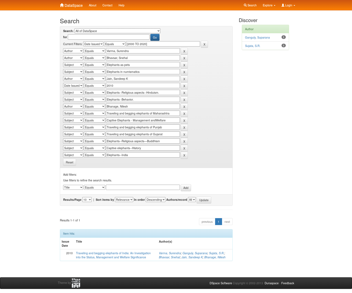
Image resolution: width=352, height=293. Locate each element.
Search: (68, 31)
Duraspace (272, 283)
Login (288, 5)
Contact (107, 5)
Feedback (287, 283)
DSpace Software (221, 283)
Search (252, 5)
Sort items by (105, 200)
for (65, 37)
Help (121, 5)
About (92, 5)
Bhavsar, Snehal (169, 257)
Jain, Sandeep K (192, 257)
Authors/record (176, 200)
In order (139, 200)
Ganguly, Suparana (195, 253)
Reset (69, 162)
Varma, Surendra (170, 253)
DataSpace (73, 4)
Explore (268, 5)
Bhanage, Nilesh (215, 257)
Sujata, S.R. (216, 253)
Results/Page (72, 200)
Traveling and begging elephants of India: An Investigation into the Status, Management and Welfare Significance (113, 255)
